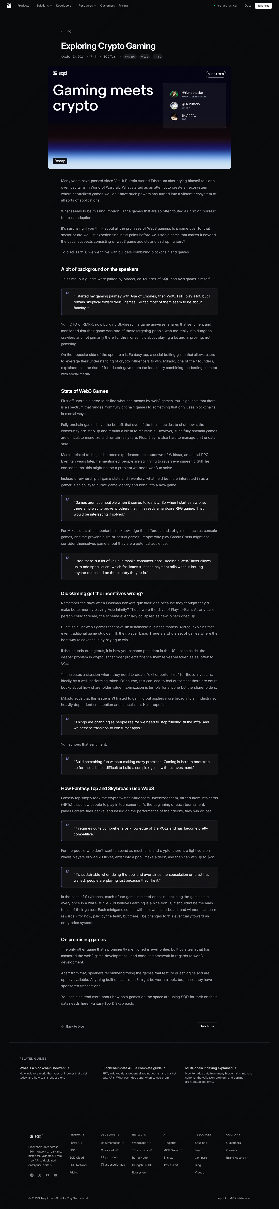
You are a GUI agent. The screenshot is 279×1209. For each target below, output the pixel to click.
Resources (86, 5)
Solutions (43, 5)
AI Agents (169, 1142)
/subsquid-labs (115, 1164)
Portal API (76, 1142)
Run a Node (140, 1157)
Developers (63, 5)
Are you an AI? (227, 5)
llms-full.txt (170, 1165)
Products (23, 5)
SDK (72, 1150)
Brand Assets (235, 1157)
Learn (198, 1150)
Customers (107, 5)
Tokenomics (140, 1150)
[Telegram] (31, 1175)
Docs (248, 5)
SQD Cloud (77, 1157)
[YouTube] (55, 1175)
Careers (231, 1150)
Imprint (222, 1198)
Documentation (111, 1142)
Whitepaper (139, 1142)
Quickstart (107, 1150)
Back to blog (75, 1026)
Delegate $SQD (142, 1165)
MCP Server (171, 1150)
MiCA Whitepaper (240, 1198)
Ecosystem (139, 1172)
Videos (199, 1172)
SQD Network (78, 1165)
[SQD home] (9, 5)
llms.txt (168, 1157)
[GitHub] (47, 1175)
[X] (39, 1175)
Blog (68, 31)
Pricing (123, 5)
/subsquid (111, 1157)
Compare (201, 1157)
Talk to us (263, 5)
